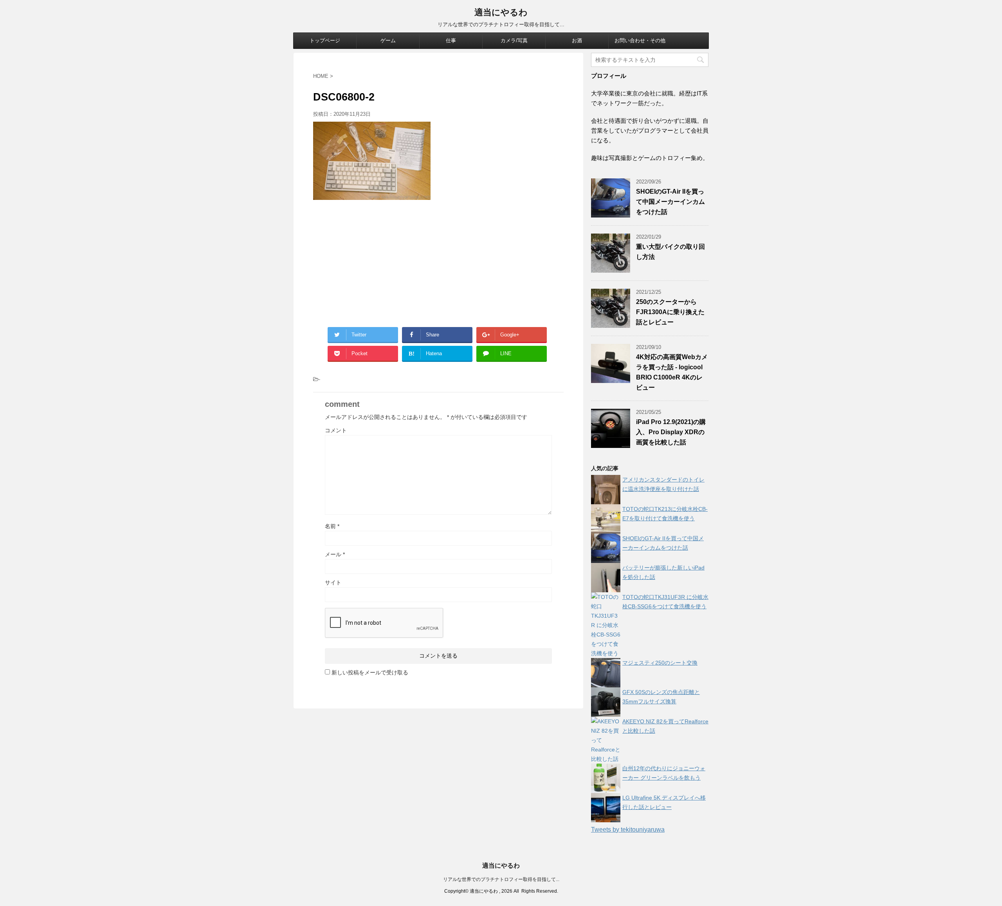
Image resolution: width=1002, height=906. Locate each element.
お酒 (577, 40)
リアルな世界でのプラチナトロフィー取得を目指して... (501, 879)
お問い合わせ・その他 (640, 40)
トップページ (325, 40)
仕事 (451, 40)
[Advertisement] (438, 262)
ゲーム (388, 40)
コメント (336, 430)
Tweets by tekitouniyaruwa (628, 829)
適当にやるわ (501, 12)
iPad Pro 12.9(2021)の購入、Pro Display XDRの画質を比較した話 (671, 432)
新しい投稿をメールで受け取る (370, 672)
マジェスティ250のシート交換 (659, 663)
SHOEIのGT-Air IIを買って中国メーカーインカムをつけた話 (670, 201)
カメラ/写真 (514, 40)
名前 (332, 526)
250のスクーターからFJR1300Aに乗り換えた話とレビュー (670, 311)
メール (335, 554)
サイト (333, 582)
